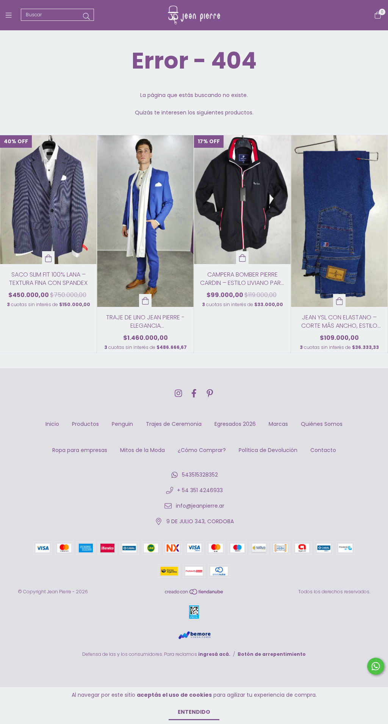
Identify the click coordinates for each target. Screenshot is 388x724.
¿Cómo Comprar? (202, 450)
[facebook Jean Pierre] (194, 393)
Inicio (52, 424)
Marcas (278, 424)
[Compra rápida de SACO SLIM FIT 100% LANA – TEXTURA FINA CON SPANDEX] (48, 257)
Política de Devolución (268, 450)
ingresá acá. (214, 654)
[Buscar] (86, 16)
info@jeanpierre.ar (200, 506)
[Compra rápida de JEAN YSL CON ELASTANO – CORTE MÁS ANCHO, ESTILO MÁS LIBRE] (339, 300)
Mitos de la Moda (142, 450)
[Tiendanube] (194, 593)
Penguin (122, 424)
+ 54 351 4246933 (200, 490)
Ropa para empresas (79, 450)
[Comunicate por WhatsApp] (375, 666)
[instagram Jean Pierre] (178, 393)
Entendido (194, 712)
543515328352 (200, 474)
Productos (85, 424)
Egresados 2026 (235, 424)
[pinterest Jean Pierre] (210, 393)
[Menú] (13, 15)
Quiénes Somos (322, 424)
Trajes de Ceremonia (174, 424)
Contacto (323, 450)
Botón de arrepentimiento (272, 654)
